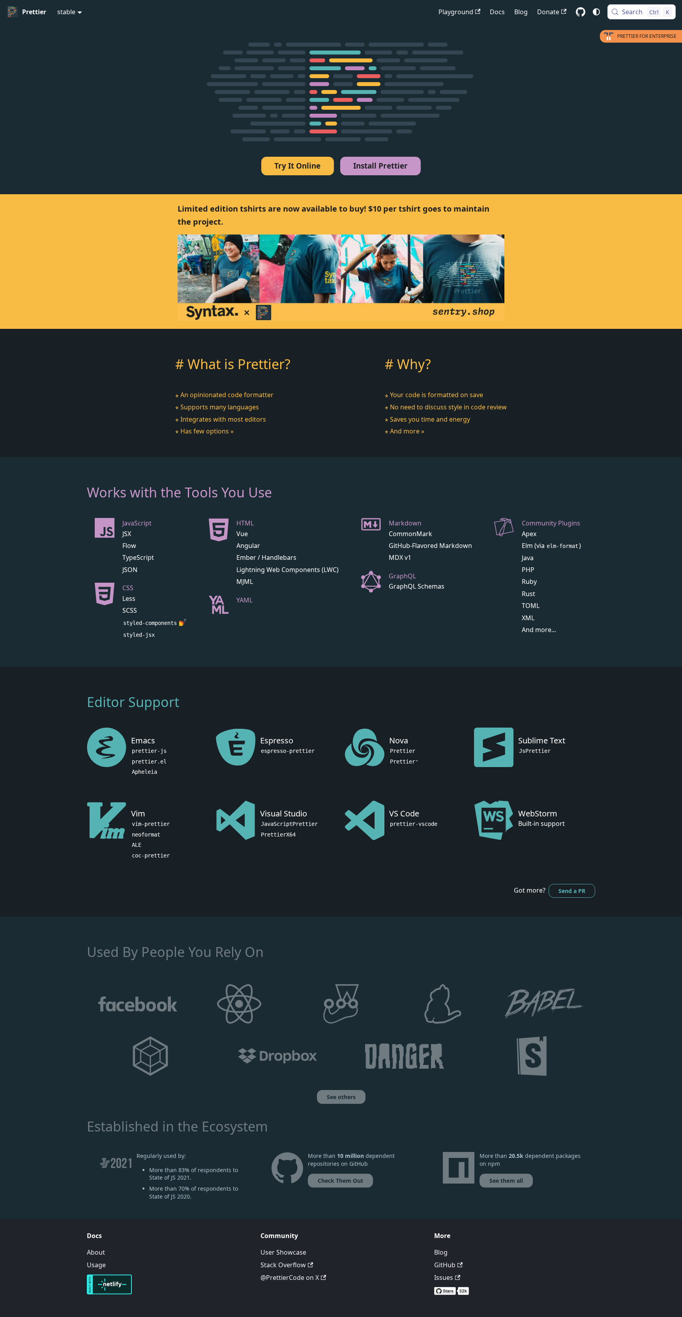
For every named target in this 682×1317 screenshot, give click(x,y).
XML (528, 617)
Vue (242, 533)
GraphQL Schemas (416, 586)
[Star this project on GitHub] (514, 1292)
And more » (407, 431)
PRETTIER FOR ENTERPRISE (646, 36)
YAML (244, 600)
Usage (96, 1265)
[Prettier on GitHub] (287, 1176)
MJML (244, 581)
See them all (506, 1180)
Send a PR (571, 891)
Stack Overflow (283, 1265)
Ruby (529, 581)
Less (128, 598)
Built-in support (541, 823)
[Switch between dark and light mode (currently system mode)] (596, 12)
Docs (497, 12)
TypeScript (138, 557)
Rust (528, 593)
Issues (443, 1277)
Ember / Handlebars (266, 557)
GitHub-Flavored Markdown (430, 545)
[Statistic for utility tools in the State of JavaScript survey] (115, 1179)
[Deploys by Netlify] (109, 1292)
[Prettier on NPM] (458, 1176)
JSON (129, 569)
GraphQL (402, 576)
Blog (521, 12)
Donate (548, 12)
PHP (528, 569)
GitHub (444, 1265)
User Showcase (283, 1252)
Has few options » (207, 431)
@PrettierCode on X (289, 1277)
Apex (529, 533)
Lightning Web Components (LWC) (287, 569)
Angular (248, 545)
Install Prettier (380, 166)
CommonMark (410, 533)
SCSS (129, 610)
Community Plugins (551, 523)
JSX (126, 533)
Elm (527, 545)
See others (341, 1097)
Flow (129, 545)
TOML (531, 605)
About (96, 1252)
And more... (539, 629)
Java (528, 557)
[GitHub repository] (580, 12)
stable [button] (66, 12)
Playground (455, 12)
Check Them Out (340, 1180)
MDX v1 (400, 557)
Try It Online (297, 166)
